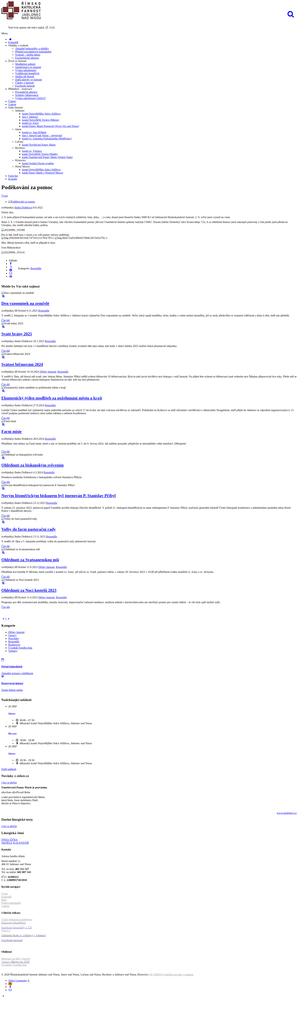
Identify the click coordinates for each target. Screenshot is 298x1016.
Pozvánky (13, 638)
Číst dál (5, 320)
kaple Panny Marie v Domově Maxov (42, 172)
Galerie (12, 104)
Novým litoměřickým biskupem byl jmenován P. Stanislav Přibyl (58, 495)
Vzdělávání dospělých (27, 73)
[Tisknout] (11, 276)
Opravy (12, 635)
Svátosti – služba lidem (27, 54)
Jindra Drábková (23, 207)
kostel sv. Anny (30, 123)
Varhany (12, 650)
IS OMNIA (156, 974)
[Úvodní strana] (10, 39)
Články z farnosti (24, 82)
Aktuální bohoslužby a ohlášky (32, 48)
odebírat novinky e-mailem (178, 974)
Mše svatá (12, 733)
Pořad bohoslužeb (11, 903)
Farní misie (11, 431)
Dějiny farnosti (48, 371)
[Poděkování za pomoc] (21, 201)
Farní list (13, 175)
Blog (4, 899)
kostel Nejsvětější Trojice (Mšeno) (40, 119)
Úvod (4, 195)
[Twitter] (11, 267)
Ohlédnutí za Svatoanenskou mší (30, 559)
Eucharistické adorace (27, 57)
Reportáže (35, 268)
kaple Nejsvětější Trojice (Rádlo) (40, 154)
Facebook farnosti (25, 85)
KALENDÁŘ (21, 842)
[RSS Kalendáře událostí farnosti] (10, 983)
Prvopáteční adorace (26, 92)
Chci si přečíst (9, 782)
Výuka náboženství (25, 70)
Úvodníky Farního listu (14, 964)
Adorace (11, 713)
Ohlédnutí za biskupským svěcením (32, 465)
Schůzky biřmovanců (26, 95)
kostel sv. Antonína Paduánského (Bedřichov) (47, 138)
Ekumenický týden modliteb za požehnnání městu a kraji (51, 398)
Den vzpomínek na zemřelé (25, 303)
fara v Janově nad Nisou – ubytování (42, 135)
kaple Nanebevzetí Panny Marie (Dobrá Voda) (47, 157)
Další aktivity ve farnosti (28, 79)
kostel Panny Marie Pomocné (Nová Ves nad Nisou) (50, 126)
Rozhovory (14, 644)
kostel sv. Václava (32, 151)
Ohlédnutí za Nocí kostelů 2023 (28, 590)
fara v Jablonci (30, 116)
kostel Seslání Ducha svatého (38, 163)
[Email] (11, 273)
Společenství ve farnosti (28, 67)
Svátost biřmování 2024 (22, 364)
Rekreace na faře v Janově (15, 958)
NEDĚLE (6, 842)
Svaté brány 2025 (16, 334)
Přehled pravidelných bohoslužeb (33, 51)
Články (12, 101)
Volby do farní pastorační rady (28, 529)
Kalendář (13, 42)
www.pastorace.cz (287, 812)
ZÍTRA (13, 839)
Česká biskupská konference (16, 919)
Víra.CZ (6, 930)
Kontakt (12, 178)
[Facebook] (11, 263)
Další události (8, 769)
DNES (5, 839)
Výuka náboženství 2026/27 (30, 98)
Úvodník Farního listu (20, 647)
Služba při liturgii (24, 76)
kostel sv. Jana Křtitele (34, 132)
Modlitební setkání (25, 64)
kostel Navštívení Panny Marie (39, 144)
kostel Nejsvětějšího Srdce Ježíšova (41, 113)
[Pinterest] (11, 270)
